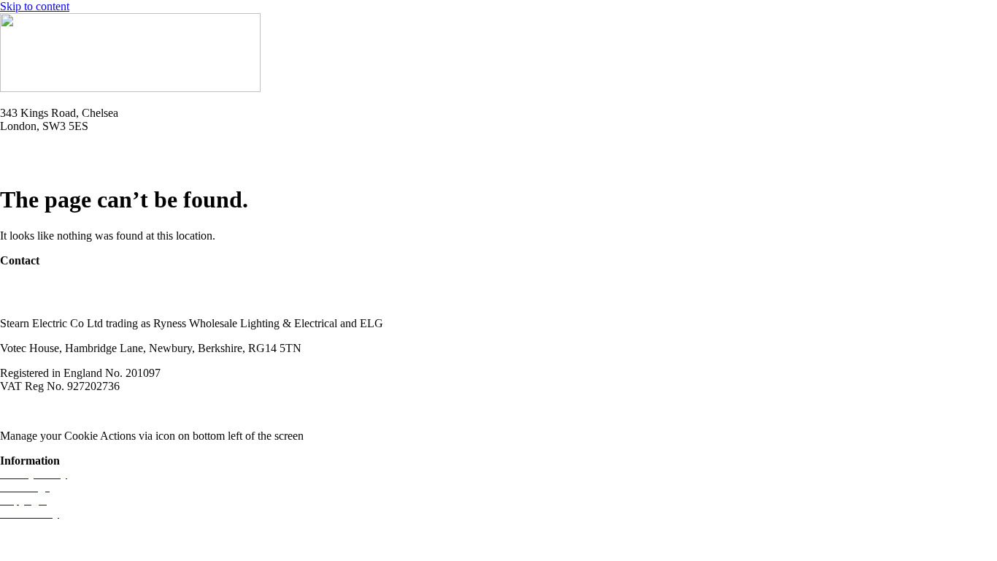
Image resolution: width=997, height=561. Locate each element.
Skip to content (34, 6)
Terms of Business (128, 411)
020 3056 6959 (35, 285)
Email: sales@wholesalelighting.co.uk (87, 164)
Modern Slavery (37, 411)
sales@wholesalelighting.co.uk (71, 298)
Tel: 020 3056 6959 (45, 151)
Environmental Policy (232, 411)
